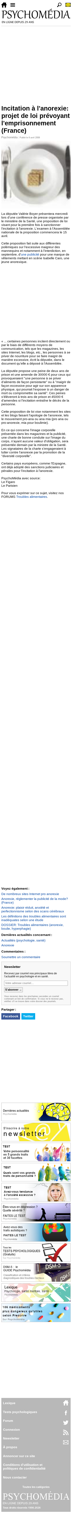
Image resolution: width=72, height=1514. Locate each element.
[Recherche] (58, 6)
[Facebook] (65, 1414)
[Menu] (14, 6)
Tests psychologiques (20, 1412)
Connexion (11, 1429)
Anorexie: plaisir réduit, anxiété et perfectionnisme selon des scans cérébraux (32, 909)
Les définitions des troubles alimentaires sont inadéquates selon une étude (33, 918)
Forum (8, 1420)
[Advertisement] (36, 64)
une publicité (30, 254)
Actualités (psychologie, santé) (23, 940)
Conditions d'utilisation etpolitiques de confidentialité (24, 1466)
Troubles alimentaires (31, 496)
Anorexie (7, 945)
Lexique (9, 1403)
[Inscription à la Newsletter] (67, 6)
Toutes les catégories (36, 1487)
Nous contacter (15, 1477)
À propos (10, 1447)
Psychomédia (9, 137)
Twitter (28, 1016)
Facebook (10, 1016)
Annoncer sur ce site (19, 1456)
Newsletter (11, 1438)
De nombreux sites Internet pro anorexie (30, 894)
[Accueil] (5, 6)
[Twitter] (65, 1424)
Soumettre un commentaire (20, 957)
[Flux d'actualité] (65, 1434)
